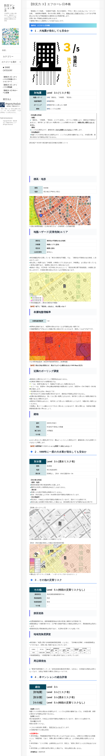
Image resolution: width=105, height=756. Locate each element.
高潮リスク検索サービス (52, 539)
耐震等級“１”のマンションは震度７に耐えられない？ (53, 446)
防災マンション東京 (9, 8)
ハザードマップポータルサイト (64, 574)
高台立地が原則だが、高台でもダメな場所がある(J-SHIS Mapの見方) (59, 365)
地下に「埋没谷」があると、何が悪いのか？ (50, 306)
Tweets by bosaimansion (6, 118)
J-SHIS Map (35, 362)
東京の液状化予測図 (50, 303)
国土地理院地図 (37, 226)
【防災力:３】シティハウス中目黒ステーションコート (10, 79)
